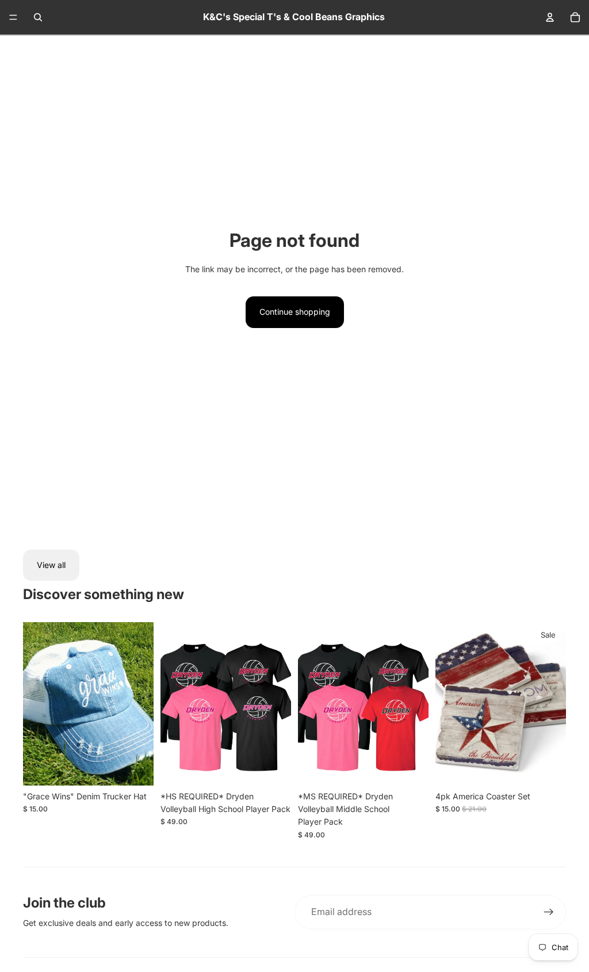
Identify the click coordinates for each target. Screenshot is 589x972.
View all (51, 565)
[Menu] (13, 17)
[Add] (135, 767)
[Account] (550, 17)
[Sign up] (549, 912)
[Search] (38, 17)
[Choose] (273, 767)
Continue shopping (294, 312)
